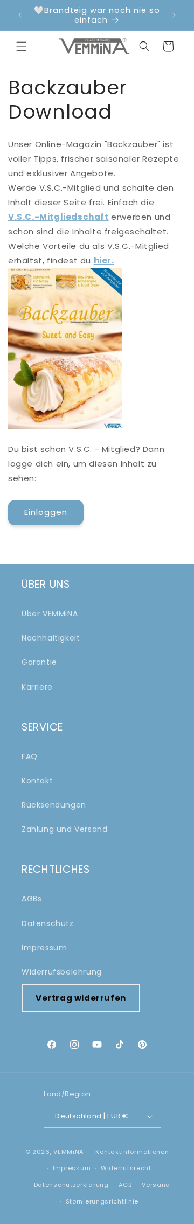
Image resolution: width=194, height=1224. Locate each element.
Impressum (44, 947)
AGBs (31, 898)
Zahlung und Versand (64, 829)
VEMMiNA (68, 1152)
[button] (21, 46)
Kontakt (37, 780)
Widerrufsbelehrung (62, 971)
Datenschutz (48, 923)
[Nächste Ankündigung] (174, 15)
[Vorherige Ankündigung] (20, 15)
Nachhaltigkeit (51, 637)
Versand (156, 1184)
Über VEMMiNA (50, 613)
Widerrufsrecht (126, 1168)
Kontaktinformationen (132, 1152)
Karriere (37, 686)
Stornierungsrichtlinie (102, 1201)
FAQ (30, 756)
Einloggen (45, 512)
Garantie (39, 662)
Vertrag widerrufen (81, 998)
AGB (125, 1184)
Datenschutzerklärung (71, 1184)
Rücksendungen (54, 804)
